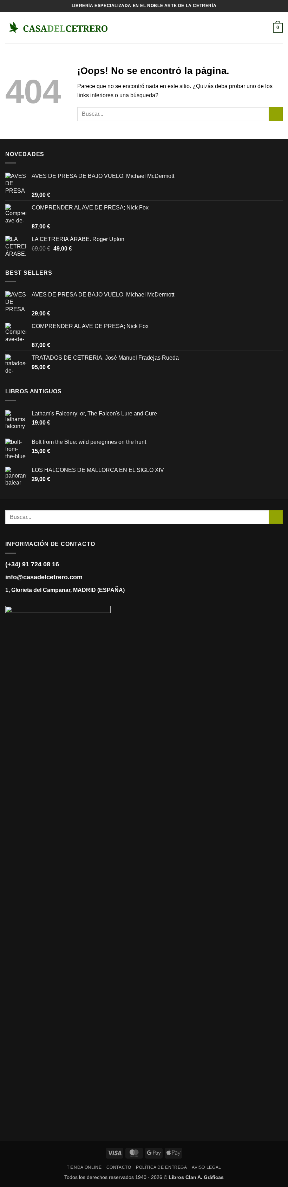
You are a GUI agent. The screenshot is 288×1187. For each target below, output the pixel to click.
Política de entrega (161, 1167)
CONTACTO (118, 1167)
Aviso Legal (206, 1167)
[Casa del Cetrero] (58, 28)
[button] (120, 27)
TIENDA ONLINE (84, 1167)
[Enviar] (276, 114)
